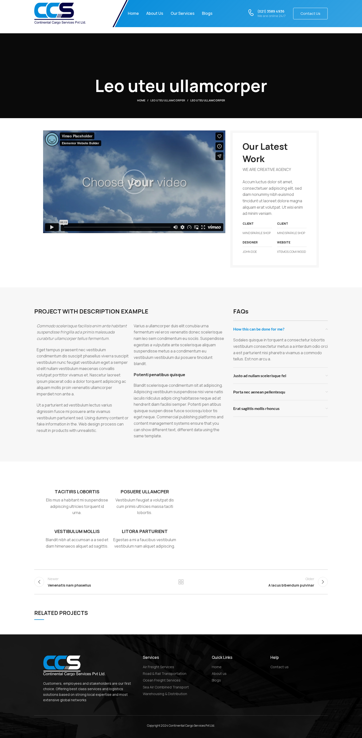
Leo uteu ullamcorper (167, 100)
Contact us (310, 13)
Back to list (181, 582)
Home (141, 100)
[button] (134, 181)
